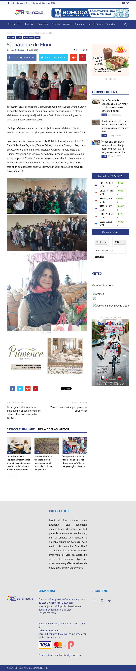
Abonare (67, 23)
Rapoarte (80, 23)
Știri (37, 38)
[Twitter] (127, 3)
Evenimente (14, 23)
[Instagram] (123, 3)
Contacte (55, 23)
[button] (125, 24)
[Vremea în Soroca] (102, 285)
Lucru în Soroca (95, 23)
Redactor (19, 50)
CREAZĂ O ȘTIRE (60, 511)
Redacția (110, 23)
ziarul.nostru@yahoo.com (68, 655)
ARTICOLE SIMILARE (21, 429)
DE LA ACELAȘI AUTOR (53, 429)
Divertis (29, 23)
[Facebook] (119, 3)
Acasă (9, 33)
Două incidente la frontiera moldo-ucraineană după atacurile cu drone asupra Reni (43, 463)
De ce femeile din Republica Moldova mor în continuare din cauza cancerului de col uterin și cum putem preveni (18, 463)
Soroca (28, 33)
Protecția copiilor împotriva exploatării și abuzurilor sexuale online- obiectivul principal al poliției (24, 412)
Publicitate (43, 23)
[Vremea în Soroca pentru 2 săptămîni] (114, 304)
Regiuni (18, 33)
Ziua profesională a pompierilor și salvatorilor (68, 409)
